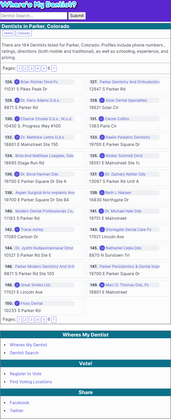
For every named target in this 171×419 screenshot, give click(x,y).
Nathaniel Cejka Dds (123, 248)
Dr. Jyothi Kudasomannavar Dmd (44, 248)
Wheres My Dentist (28, 344)
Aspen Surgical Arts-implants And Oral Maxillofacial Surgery (67, 192)
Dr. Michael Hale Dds (123, 211)
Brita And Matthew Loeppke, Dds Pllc (48, 155)
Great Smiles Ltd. (36, 285)
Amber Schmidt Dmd (124, 155)
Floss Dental (32, 303)
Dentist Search (24, 352)
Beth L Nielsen (118, 192)
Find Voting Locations (31, 381)
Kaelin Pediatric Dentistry (128, 137)
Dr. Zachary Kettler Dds (125, 174)
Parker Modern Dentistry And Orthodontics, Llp (56, 266)
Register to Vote (25, 373)
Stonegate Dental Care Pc (128, 229)
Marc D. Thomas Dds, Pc (127, 285)
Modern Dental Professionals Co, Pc (47, 211)
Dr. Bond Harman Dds (39, 174)
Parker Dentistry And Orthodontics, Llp (134, 82)
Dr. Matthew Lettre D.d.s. (43, 137)
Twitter (17, 410)
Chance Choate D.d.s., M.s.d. (46, 119)
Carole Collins (117, 119)
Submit (77, 15)
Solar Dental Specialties (126, 100)
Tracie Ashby (32, 229)
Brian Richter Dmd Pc (39, 82)
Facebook (19, 402)
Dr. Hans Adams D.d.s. (40, 100)
